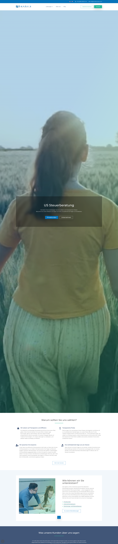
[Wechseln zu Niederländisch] (72, 1)
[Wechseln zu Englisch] (70, 1)
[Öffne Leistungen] (52, 6)
